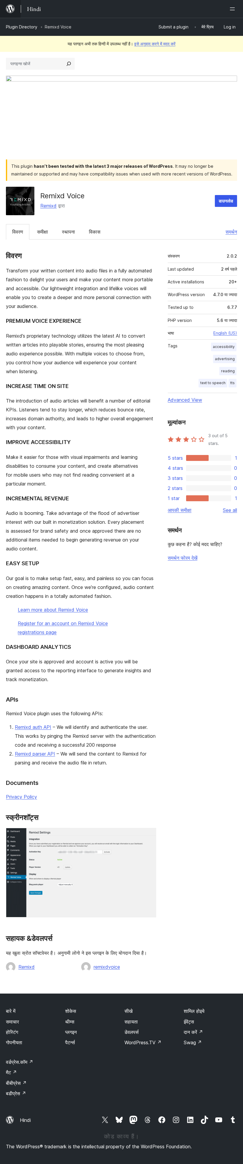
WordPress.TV (143, 1042)
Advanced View (185, 400)
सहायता (131, 1022)
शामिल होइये (194, 1011)
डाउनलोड (226, 200)
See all (230, 510)
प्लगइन (71, 1032)
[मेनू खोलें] (233, 9)
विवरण (17, 232)
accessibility (224, 346)
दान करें (193, 1032)
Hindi (25, 1120)
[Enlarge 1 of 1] (148, 836)
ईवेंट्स (189, 1022)
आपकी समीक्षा (179, 510)
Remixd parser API (35, 754)
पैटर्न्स (70, 1042)
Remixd (48, 206)
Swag (193, 1042)
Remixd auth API (33, 727)
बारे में (10, 1011)
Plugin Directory (21, 26)
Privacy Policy (21, 797)
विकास (94, 232)
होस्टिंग (12, 1032)
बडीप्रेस (16, 1093)
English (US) (225, 333)
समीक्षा (42, 232)
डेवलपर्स (131, 1032)
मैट (11, 1072)
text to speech (213, 383)
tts (232, 383)
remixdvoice (107, 967)
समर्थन (231, 232)
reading (228, 371)
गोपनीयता (14, 1042)
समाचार (12, 1022)
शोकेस (70, 1011)
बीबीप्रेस (16, 1083)
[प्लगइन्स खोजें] (69, 64)
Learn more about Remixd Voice (53, 610)
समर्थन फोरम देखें (182, 558)
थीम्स (69, 1022)
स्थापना (68, 232)
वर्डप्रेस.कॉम (19, 1062)
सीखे (128, 1011)
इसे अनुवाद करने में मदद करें (154, 43)
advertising (225, 359)
